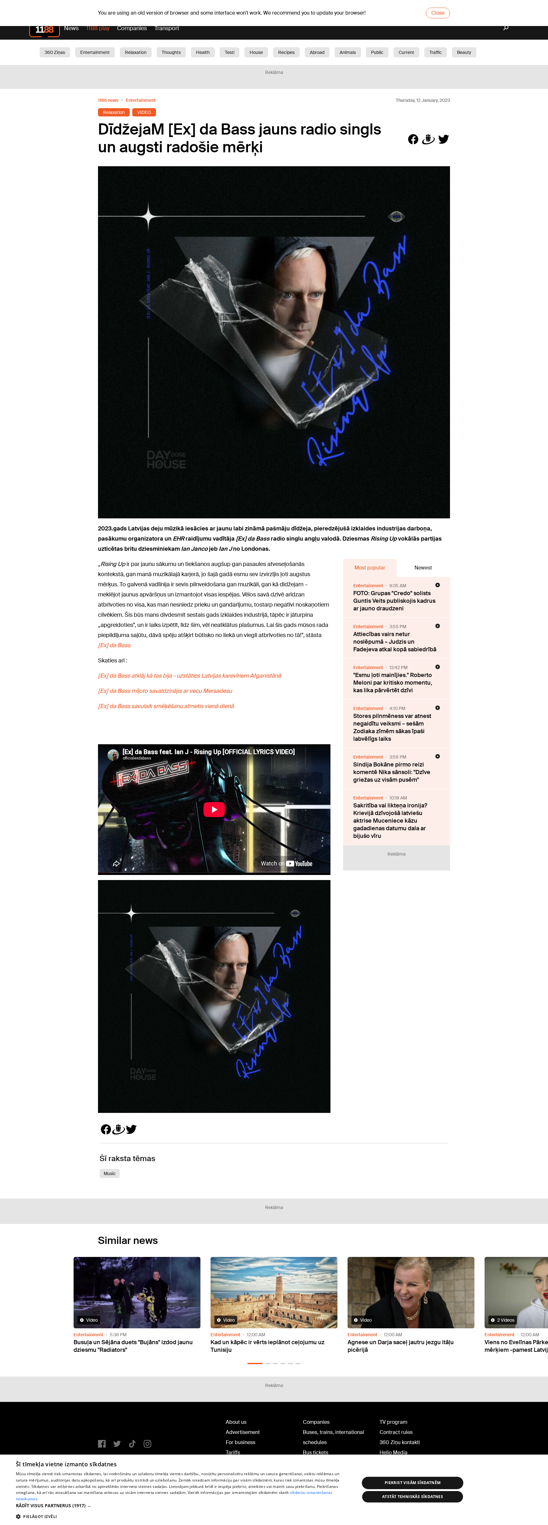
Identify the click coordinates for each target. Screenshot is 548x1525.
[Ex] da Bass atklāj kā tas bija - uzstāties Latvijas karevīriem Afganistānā (189, 676)
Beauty (464, 52)
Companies (132, 28)
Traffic (435, 52)
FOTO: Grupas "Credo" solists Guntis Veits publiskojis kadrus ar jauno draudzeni (394, 600)
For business (240, 1442)
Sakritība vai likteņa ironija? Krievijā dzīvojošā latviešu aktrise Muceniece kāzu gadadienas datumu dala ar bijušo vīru (390, 821)
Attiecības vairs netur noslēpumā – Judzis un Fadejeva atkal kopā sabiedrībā (394, 641)
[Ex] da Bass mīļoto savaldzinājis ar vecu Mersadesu (165, 691)
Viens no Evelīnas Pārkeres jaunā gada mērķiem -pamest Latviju (399, 1346)
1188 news (108, 100)
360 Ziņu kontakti (400, 1442)
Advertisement (243, 1432)
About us (236, 1422)
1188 (111, 1423)
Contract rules (396, 1432)
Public (377, 52)
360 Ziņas (55, 52)
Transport (166, 28)
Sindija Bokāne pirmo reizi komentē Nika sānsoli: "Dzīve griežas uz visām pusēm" (391, 772)
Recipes (286, 52)
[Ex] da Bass (114, 645)
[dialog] (274, 1490)
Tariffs (233, 1452)
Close (438, 13)
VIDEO (144, 112)
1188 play (97, 28)
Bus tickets (315, 1452)
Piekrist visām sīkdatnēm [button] (413, 1482)
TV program (393, 1422)
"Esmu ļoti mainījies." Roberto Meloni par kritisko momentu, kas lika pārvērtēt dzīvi (392, 682)
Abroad (317, 52)
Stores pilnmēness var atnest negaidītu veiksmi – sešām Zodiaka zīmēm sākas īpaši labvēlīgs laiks (392, 727)
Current (406, 52)
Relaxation (136, 52)
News (71, 28)
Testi (229, 52)
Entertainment (95, 52)
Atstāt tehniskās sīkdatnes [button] (412, 1496)
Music (110, 1173)
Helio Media (394, 1452)
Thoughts (171, 52)
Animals (348, 52)
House (256, 52)
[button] (249, 1363)
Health (203, 52)
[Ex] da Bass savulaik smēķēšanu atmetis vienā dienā (166, 706)
